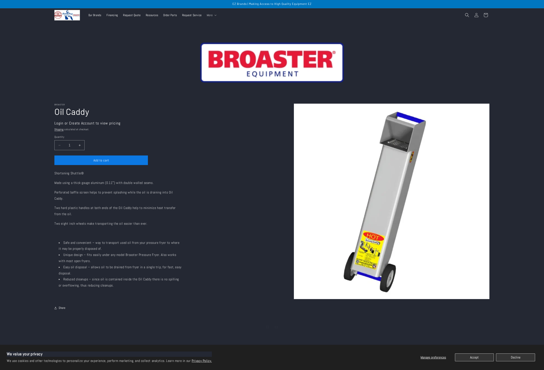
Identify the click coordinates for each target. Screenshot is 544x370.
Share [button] (62, 308)
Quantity (59, 137)
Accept (474, 357)
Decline (515, 357)
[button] (211, 15)
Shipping (59, 129)
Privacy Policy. (202, 361)
